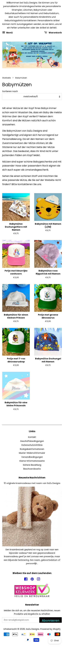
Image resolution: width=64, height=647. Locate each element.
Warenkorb (55, 32)
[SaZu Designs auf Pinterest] (32, 579)
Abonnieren (50, 620)
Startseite (6, 78)
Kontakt (32, 437)
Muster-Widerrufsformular (32, 453)
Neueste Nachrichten (32, 477)
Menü (9, 32)
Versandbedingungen (32, 457)
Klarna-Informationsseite (32, 461)
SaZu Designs (32, 629)
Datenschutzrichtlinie (32, 445)
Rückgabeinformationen (32, 449)
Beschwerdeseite (32, 468)
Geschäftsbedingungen (32, 441)
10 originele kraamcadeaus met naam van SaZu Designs (32, 483)
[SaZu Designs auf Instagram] (38, 579)
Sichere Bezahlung (32, 465)
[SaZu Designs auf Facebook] (26, 579)
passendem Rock (38, 165)
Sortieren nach (10, 91)
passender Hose (11, 165)
